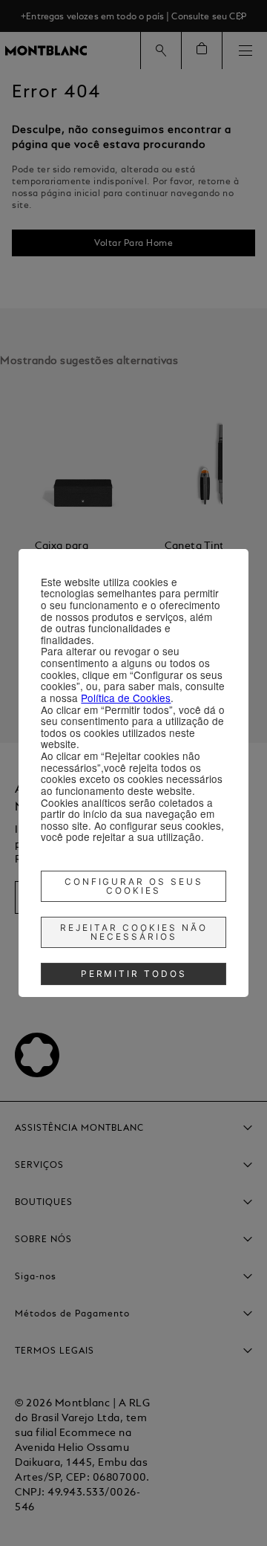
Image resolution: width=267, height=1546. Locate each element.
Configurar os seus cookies (134, 886)
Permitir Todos (134, 973)
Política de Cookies (126, 697)
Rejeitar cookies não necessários (134, 932)
